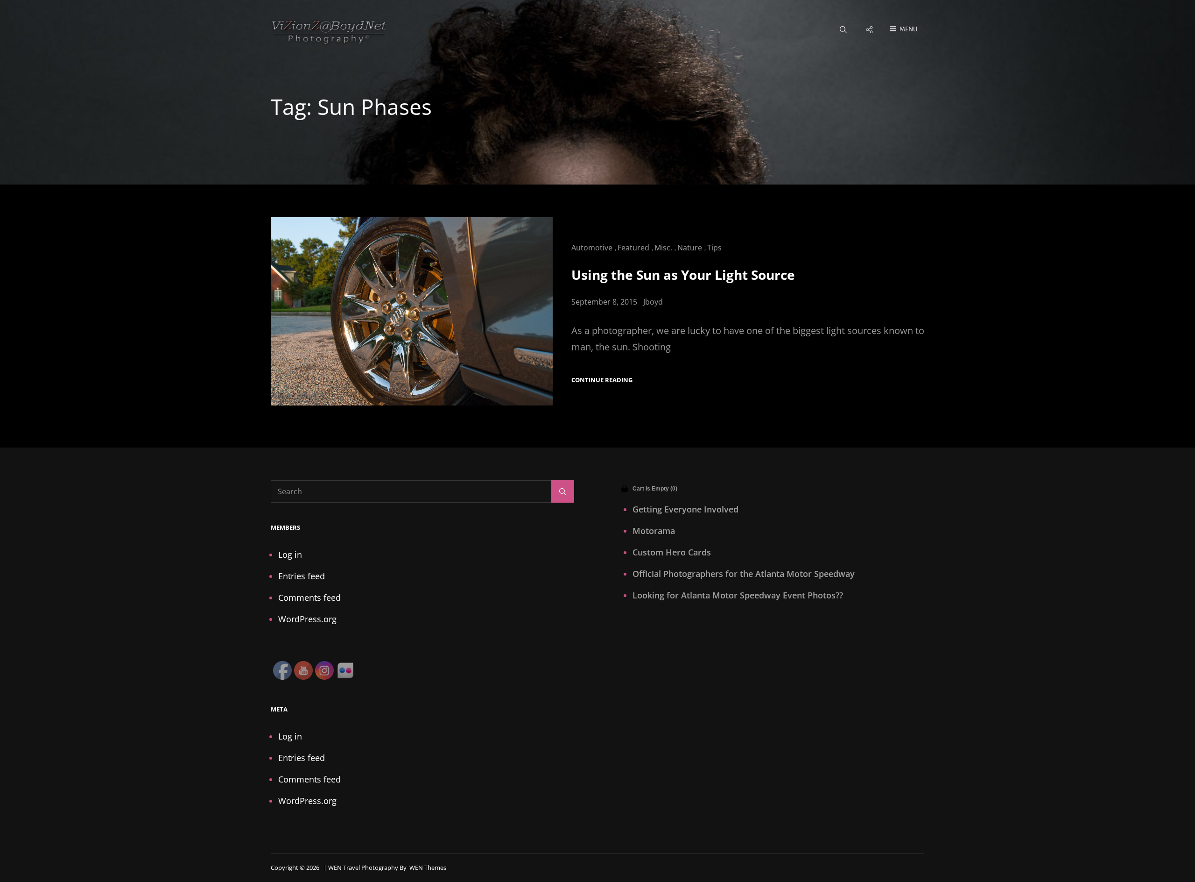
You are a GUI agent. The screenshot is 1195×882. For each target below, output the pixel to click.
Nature (689, 247)
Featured (633, 247)
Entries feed (301, 576)
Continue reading (602, 380)
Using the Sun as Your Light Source (683, 275)
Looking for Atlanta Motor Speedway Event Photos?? (738, 595)
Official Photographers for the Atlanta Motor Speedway (744, 573)
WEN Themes (427, 867)
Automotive (591, 247)
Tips (714, 247)
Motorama (654, 530)
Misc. (663, 247)
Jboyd (653, 302)
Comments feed (309, 597)
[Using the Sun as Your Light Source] (412, 311)
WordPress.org (307, 619)
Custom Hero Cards (672, 552)
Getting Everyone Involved (685, 509)
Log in (290, 554)
